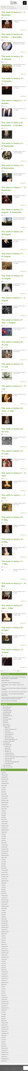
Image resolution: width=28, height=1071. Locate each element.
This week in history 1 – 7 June (13, 496)
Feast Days (5, 708)
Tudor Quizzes (6, 1069)
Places (4, 720)
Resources (5, 726)
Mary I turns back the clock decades (9, 700)
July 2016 (3, 1012)
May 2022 (3, 863)
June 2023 (3, 836)
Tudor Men (7, 760)
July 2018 (3, 961)
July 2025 (3, 787)
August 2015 (4, 1035)
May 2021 (3, 889)
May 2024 (3, 815)
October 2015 (4, 1031)
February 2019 (4, 946)
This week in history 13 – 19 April (12, 651)
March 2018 (4, 969)
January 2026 (4, 777)
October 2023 (4, 827)
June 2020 (3, 912)
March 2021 (4, 893)
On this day (5, 719)
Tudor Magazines (14, 1068)
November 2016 (4, 1003)
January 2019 (4, 948)
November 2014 (4, 1054)
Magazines (5, 714)
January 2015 (4, 1050)
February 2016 (4, 1022)
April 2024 (3, 817)
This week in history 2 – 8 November (13, 13)
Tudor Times (6, 765)
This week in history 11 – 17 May (12, 562)
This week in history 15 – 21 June (12, 452)
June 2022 (3, 861)
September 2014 (5, 1058)
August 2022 (4, 857)
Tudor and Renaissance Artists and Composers (15, 756)
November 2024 (4, 802)
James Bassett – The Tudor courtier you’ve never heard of (14, 691)
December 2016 (4, 1001)
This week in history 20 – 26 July (12, 343)
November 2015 (4, 1029)
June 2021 (3, 887)
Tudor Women (8, 763)
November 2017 (4, 978)
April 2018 (3, 967)
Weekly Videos (22, 1068)
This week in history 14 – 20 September (12, 166)
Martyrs (6, 748)
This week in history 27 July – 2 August (12, 321)
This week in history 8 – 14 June (13, 474)
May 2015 (3, 1041)
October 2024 (4, 804)
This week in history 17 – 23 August (12, 255)
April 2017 (3, 993)
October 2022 (4, 853)
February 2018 (4, 972)
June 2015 (3, 1039)
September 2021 (5, 880)
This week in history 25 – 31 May (12, 518)
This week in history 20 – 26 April (12, 629)
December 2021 (4, 874)
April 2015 (3, 1044)
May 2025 (3, 789)
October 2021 (4, 878)
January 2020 (4, 923)
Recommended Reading (10, 739)
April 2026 (3, 772)
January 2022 (4, 872)
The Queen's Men (9, 755)
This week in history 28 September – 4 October (12, 124)
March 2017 (4, 995)
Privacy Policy (23, 1069)
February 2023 (4, 844)
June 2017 (3, 988)
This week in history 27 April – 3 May (12, 606)
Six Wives (7, 751)
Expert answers (8, 734)
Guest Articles (6, 712)
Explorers (7, 746)
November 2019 (4, 927)
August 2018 (4, 959)
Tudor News (6, 1068)
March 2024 (4, 819)
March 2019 (4, 944)
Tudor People (6, 744)
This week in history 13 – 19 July (12, 365)
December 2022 (4, 849)
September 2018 (5, 957)
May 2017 (3, 991)
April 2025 (3, 791)
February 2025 (4, 796)
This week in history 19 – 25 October (12, 57)
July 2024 (3, 811)
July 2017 (3, 986)
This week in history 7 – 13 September (13, 188)
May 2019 (3, 940)
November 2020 (4, 902)
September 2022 (5, 855)
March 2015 (4, 1046)
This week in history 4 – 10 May (13, 584)
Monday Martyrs (6, 715)
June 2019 (3, 938)
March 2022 (4, 868)
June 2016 (3, 1014)
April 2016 (3, 1018)
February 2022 (4, 870)
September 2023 (5, 830)
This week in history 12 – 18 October (12, 79)
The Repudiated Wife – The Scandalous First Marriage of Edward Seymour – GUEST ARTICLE (13, 677)
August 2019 (4, 933)
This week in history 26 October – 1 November (12, 35)
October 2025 (4, 781)
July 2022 (3, 859)
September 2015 (5, 1033)
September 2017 (5, 982)
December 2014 (4, 1052)
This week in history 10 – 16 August (12, 277)
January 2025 (4, 798)
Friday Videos (6, 710)
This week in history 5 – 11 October (13, 102)
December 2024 (4, 800)
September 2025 (5, 783)
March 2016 (4, 1020)
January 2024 (4, 823)
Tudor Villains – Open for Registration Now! (10, 682)
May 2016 (3, 1016)
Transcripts (5, 743)
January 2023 (4, 847)
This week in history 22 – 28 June (12, 430)
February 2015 (4, 1048)
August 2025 (4, 785)
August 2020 (4, 908)
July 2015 (3, 1037)
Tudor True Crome (7, 767)
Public (4, 722)
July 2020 (3, 910)
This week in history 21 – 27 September (12, 144)
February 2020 (4, 921)
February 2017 (4, 997)
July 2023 (3, 834)
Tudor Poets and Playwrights (11, 761)
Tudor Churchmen (9, 758)
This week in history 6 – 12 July (13, 387)
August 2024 (4, 808)
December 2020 (4, 900)
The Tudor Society (10, 6)
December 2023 (4, 825)
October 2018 (4, 955)
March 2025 (4, 794)
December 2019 (4, 925)
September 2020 (5, 906)
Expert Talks (5, 707)
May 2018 (3, 965)
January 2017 (4, 999)
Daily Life (7, 731)
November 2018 (4, 952)
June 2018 (3, 963)
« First (7, 670)
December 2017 (4, 976)
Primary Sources (8, 737)
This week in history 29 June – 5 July (12, 409)
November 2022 (4, 851)
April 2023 (3, 840)
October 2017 (4, 980)
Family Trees (7, 736)
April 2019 (3, 942)
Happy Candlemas (5, 680)
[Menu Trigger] (25, 3)
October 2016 (4, 1005)
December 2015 (4, 1027)
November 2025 (4, 779)
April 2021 (3, 891)
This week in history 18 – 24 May (12, 540)
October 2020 (4, 904)
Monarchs (7, 749)
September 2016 (5, 1008)
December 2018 (4, 950)
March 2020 (4, 919)
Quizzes (5, 724)
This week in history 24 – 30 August (12, 233)
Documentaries (8, 732)
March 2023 (4, 842)
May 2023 (3, 838)
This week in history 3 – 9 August (13, 299)
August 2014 (4, 1061)
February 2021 (4, 895)
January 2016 (4, 1024)
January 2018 (4, 974)
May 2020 (3, 914)
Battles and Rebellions (9, 729)
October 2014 (4, 1056)
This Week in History (7, 741)
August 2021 (4, 883)
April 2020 (3, 916)
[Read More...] (24, 30)
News (4, 717)
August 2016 (4, 1010)
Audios (6, 727)
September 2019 (5, 931)
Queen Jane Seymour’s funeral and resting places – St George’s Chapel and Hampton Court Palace (13, 698)
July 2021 (3, 885)
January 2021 (4, 897)
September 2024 (5, 806)
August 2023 (4, 832)
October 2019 (4, 929)
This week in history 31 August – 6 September (12, 211)
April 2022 (3, 866)
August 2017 (4, 984)
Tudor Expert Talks (15, 1069)
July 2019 (3, 936)
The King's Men (8, 753)
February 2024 (4, 821)
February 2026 (4, 775)
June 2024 (3, 813)
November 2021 (4, 876)
